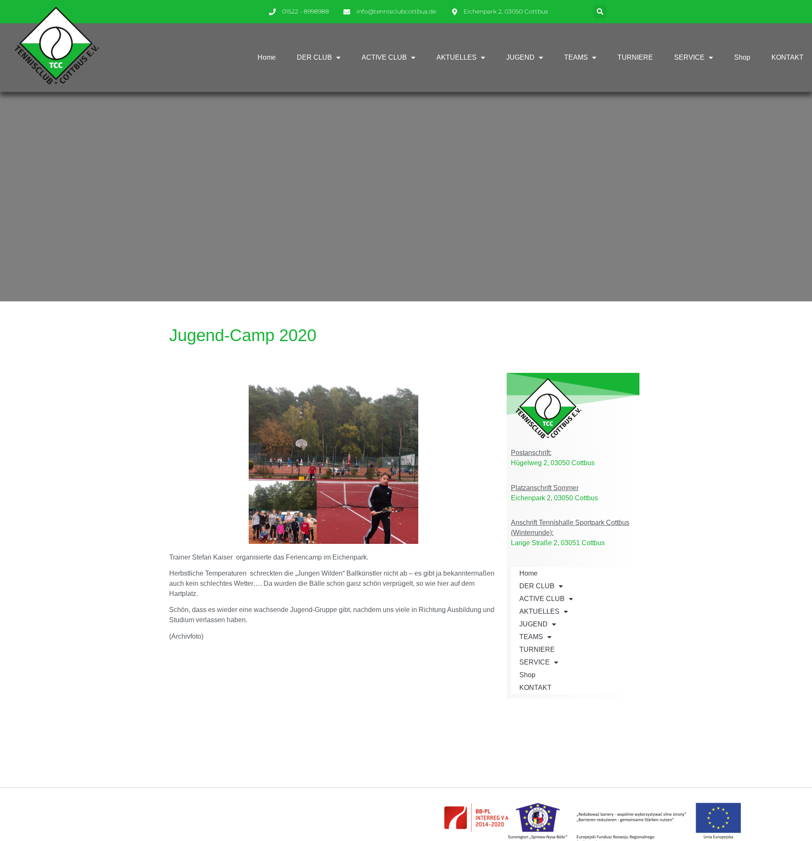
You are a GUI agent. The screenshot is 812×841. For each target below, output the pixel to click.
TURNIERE (635, 57)
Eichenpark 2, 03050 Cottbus (554, 498)
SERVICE (689, 57)
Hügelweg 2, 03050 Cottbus (553, 462)
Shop (742, 57)
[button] (599, 11)
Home (267, 57)
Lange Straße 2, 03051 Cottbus (558, 542)
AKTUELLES (456, 57)
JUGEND (520, 57)
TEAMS (576, 57)
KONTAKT (787, 57)
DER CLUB (314, 57)
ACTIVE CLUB (384, 57)
